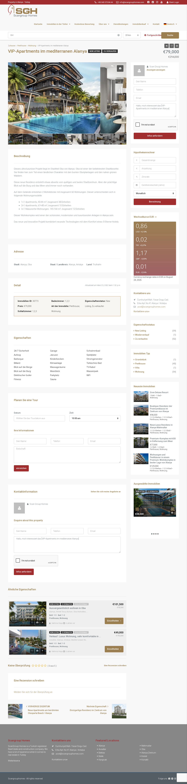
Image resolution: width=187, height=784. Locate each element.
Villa (137, 368)
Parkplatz (54, 375)
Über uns (103, 24)
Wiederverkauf (142, 335)
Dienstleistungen (121, 24)
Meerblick (55, 371)
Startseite (38, 24)
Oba (143, 749)
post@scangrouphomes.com (151, 307)
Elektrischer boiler (23, 375)
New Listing (95, 51)
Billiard (17, 363)
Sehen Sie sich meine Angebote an (106, 492)
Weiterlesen (13, 761)
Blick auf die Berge (23, 367)
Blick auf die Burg (22, 371)
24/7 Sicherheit (21, 351)
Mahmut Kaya (57, 623)
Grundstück (140, 359)
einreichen (21, 468)
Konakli (144, 760)
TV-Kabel (90, 367)
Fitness (17, 379)
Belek (101, 756)
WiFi (88, 375)
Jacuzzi (54, 355)
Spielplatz (91, 355)
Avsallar (102, 749)
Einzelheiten (113, 621)
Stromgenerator (94, 359)
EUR (161, 277)
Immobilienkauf (139, 24)
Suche (170, 35)
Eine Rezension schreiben (115, 666)
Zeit (71, 412)
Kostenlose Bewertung (84, 24)
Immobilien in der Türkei (57, 24)
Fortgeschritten (154, 35)
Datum (17, 412)
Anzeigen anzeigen (156, 70)
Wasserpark (92, 371)
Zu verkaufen (110, 51)
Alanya (102, 746)
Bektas (102, 753)
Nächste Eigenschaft (97, 706)
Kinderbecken (57, 359)
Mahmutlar (146, 746)
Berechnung (155, 202)
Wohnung (139, 372)
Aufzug (17, 355)
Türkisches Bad (94, 363)
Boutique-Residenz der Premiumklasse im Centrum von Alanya (161, 409)
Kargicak (103, 760)
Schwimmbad (93, 351)
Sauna (53, 379)
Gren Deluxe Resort (159, 392)
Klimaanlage (56, 363)
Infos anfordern (23, 572)
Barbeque (19, 359)
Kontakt (156, 24)
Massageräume (57, 367)
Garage (53, 351)
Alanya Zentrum (148, 753)
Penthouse (140, 363)
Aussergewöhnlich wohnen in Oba (67, 608)
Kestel (144, 756)
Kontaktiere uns (141, 311)
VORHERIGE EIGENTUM (39, 706)
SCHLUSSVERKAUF (81, 604)
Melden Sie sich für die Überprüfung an (33, 692)
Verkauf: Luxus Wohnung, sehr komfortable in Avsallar (75, 636)
